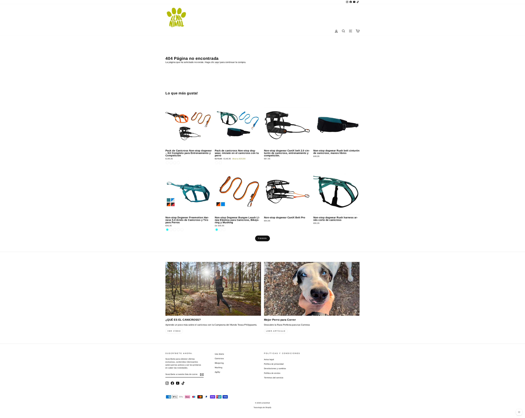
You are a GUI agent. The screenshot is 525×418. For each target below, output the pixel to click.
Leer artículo (275, 331)
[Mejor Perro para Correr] (312, 289)
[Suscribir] (202, 374)
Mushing (218, 368)
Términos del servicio (273, 378)
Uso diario (219, 354)
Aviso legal (269, 359)
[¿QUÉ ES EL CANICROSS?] (213, 289)
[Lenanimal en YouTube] (177, 383)
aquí (217, 62)
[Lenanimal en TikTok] (183, 383)
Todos (262, 238)
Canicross (219, 359)
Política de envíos (272, 373)
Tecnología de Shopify (262, 407)
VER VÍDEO (174, 331)
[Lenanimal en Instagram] (167, 383)
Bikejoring (219, 363)
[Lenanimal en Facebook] (172, 383)
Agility (217, 372)
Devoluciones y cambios (275, 368)
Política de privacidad (274, 364)
